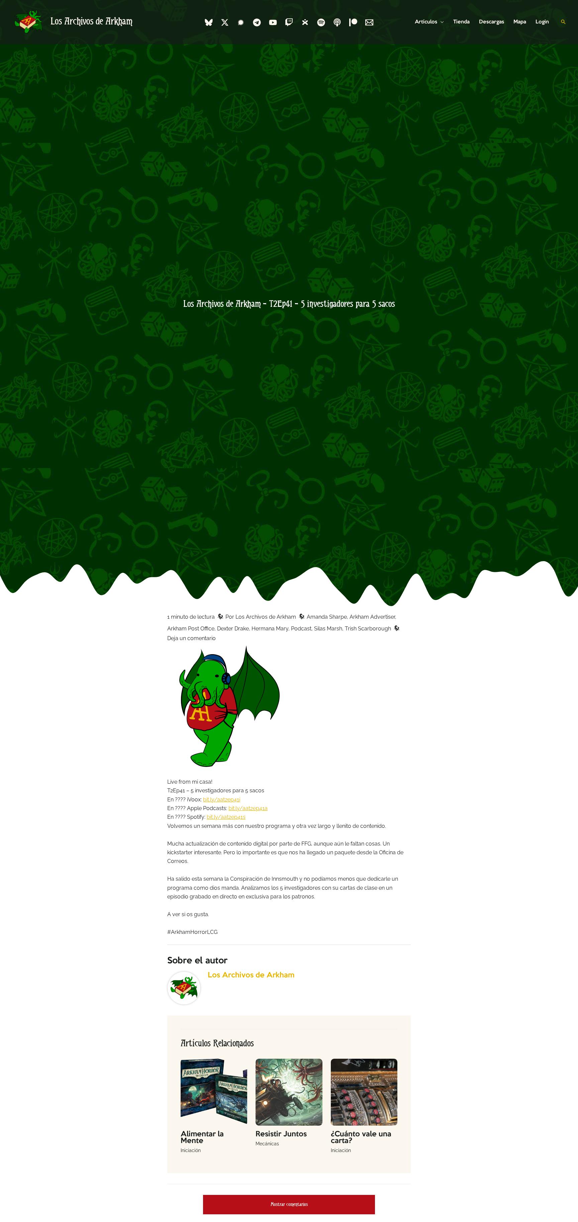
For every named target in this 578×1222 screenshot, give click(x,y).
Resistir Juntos (281, 1134)
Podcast (301, 628)
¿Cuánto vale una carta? (361, 1137)
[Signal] (241, 22)
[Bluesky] (209, 22)
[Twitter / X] (225, 22)
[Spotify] (321, 22)
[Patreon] (353, 22)
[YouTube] (273, 22)
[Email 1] (369, 22)
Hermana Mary (270, 628)
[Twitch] (289, 22)
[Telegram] (257, 22)
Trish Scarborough (368, 628)
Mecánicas (267, 1143)
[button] (440, 22)
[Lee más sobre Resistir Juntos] (289, 1091)
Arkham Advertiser (372, 617)
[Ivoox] (305, 22)
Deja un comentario (191, 638)
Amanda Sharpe (327, 617)
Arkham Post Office (190, 628)
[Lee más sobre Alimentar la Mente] (214, 1091)
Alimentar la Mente (202, 1137)
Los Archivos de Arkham (91, 21)
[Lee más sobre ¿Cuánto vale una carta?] (364, 1091)
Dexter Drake (233, 628)
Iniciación (191, 1150)
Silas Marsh (328, 628)
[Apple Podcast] (337, 22)
